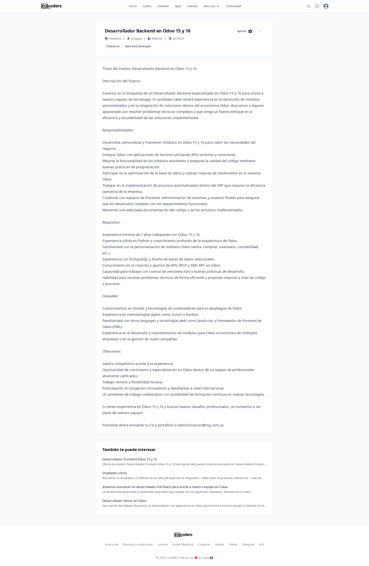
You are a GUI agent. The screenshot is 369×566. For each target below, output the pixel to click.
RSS (261, 544)
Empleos (163, 6)
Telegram (248, 544)
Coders (147, 6)
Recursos (209, 6)
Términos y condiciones (138, 544)
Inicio (132, 6)
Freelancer (113, 46)
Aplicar (241, 31)
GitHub (219, 544)
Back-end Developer (138, 46)
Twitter (233, 544)
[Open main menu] (317, 6)
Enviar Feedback (182, 544)
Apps (178, 6)
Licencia (162, 544)
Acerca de (111, 544)
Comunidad (233, 6)
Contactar (204, 544)
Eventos (193, 6)
